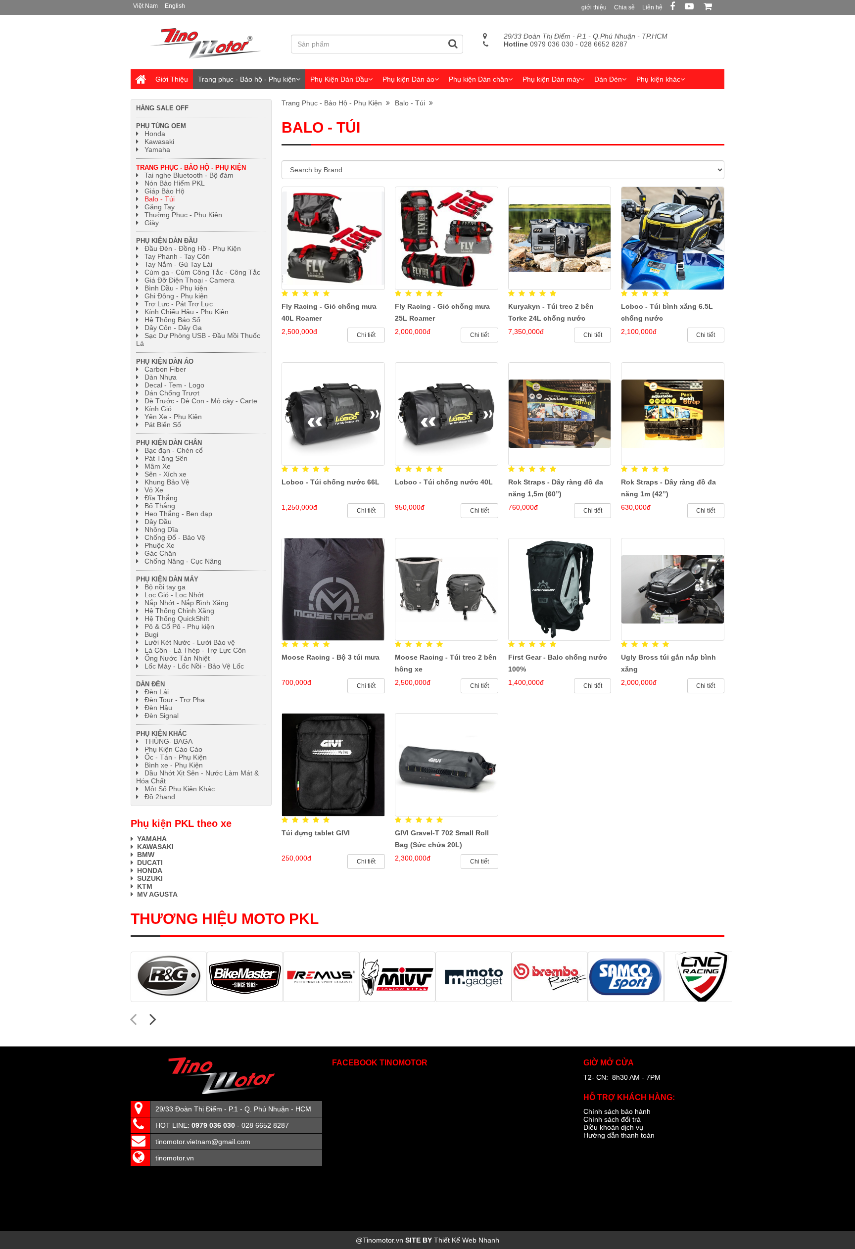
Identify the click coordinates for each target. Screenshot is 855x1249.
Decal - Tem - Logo (174, 385)
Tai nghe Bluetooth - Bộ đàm (189, 175)
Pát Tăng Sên (166, 458)
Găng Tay (159, 207)
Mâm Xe (157, 466)
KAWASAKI (155, 847)
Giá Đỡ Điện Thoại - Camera (189, 280)
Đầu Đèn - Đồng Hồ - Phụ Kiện (192, 248)
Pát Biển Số (162, 425)
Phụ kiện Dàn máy (551, 79)
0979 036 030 (538, 44)
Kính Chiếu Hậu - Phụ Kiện (186, 312)
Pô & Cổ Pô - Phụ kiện (179, 626)
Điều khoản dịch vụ (613, 1127)
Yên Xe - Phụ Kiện (173, 417)
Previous (133, 1018)
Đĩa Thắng (161, 498)
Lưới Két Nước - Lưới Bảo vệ (189, 642)
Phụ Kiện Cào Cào (173, 749)
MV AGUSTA (157, 894)
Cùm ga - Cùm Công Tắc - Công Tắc (202, 272)
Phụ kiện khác (658, 79)
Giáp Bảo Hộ (164, 191)
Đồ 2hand (159, 797)
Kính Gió (158, 409)
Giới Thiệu (171, 79)
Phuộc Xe (159, 545)
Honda (154, 134)
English (175, 5)
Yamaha (157, 149)
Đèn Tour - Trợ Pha (174, 700)
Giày (151, 223)
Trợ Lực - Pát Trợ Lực (178, 304)
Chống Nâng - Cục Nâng (183, 561)
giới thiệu (594, 7)
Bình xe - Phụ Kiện (173, 765)
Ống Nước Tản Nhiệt (177, 658)
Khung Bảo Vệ (167, 482)
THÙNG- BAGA (168, 741)
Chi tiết (366, 335)
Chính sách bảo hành (617, 1111)
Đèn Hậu (158, 708)
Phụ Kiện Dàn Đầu (339, 79)
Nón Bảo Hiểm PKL (174, 183)
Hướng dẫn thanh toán (619, 1135)
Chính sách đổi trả (612, 1119)
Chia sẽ (624, 7)
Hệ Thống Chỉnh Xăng (179, 611)
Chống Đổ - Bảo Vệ (174, 537)
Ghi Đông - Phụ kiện (176, 296)
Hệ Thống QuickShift (176, 619)
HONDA (150, 870)
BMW (145, 855)
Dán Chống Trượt (171, 393)
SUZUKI (150, 878)
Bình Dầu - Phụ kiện (175, 288)
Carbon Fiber (165, 369)
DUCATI (150, 862)
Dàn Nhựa (160, 377)
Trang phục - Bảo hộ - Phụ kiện (247, 79)
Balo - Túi (412, 103)
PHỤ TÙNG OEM (161, 126)
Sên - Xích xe (165, 474)
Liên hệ (652, 7)
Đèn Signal (161, 716)
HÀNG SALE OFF (162, 108)
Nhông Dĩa (161, 529)
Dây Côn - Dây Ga (173, 328)
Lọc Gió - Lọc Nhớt (174, 595)
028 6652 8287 (603, 44)
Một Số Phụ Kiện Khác (179, 789)
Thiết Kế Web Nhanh (466, 1240)
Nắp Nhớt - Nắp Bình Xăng (186, 603)
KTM (144, 886)
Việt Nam (145, 5)
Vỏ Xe (153, 490)
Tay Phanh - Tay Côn (177, 256)
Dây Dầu (158, 522)
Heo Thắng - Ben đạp (178, 514)
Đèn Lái (156, 692)
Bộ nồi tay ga (165, 587)
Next (153, 1018)
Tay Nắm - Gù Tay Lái (178, 264)
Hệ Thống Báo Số (172, 320)
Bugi (151, 634)
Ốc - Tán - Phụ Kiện (175, 757)
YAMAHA (152, 839)
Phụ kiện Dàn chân (478, 79)
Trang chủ (140, 79)
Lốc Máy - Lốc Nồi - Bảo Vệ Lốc (194, 666)
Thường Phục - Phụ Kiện (183, 215)
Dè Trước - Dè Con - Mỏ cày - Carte (200, 401)
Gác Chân (160, 553)
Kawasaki (159, 141)
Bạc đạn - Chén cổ (173, 450)
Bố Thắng (159, 506)
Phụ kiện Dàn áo (408, 79)
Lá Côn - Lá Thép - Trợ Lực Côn (195, 650)
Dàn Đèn (608, 79)
